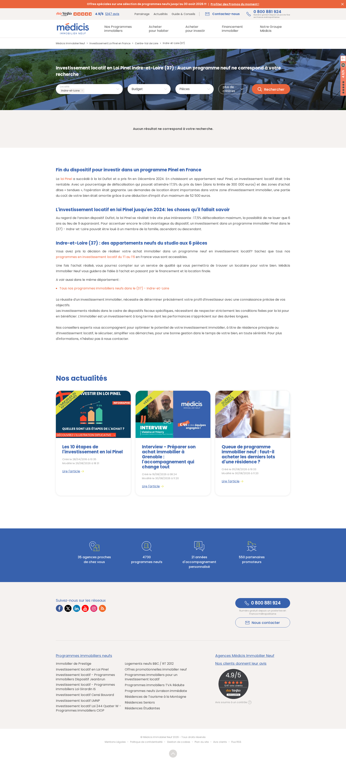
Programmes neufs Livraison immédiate (156, 691)
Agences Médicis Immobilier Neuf (244, 655)
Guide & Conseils (183, 14)
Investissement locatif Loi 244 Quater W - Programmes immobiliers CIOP (88, 708)
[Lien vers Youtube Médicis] (85, 608)
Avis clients (220, 742)
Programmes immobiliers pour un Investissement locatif (151, 677)
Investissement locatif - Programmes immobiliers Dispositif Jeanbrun (85, 677)
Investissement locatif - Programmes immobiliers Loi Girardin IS (85, 687)
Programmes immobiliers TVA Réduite (154, 685)
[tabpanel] (93, 443)
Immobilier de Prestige (73, 664)
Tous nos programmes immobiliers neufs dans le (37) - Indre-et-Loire (114, 288)
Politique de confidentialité (146, 742)
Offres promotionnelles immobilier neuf (156, 669)
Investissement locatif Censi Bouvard (85, 695)
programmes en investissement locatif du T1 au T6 (95, 257)
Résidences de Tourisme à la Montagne (155, 697)
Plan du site (202, 742)
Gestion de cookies (178, 742)
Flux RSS (236, 742)
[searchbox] (86, 90)
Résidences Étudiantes (142, 708)
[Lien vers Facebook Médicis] (59, 608)
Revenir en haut (173, 754)
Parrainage (142, 14)
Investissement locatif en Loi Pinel (82, 669)
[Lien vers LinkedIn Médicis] (76, 608)
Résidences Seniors (140, 702)
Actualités (161, 14)
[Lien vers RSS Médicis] (102, 608)
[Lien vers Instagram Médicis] (93, 608)
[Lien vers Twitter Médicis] (67, 608)
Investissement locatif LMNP (78, 701)
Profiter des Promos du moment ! (235, 4)
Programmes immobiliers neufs (84, 655)
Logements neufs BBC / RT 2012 (149, 664)
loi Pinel (66, 179)
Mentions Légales (115, 742)
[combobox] (89, 89)
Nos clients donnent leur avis (241, 663)
